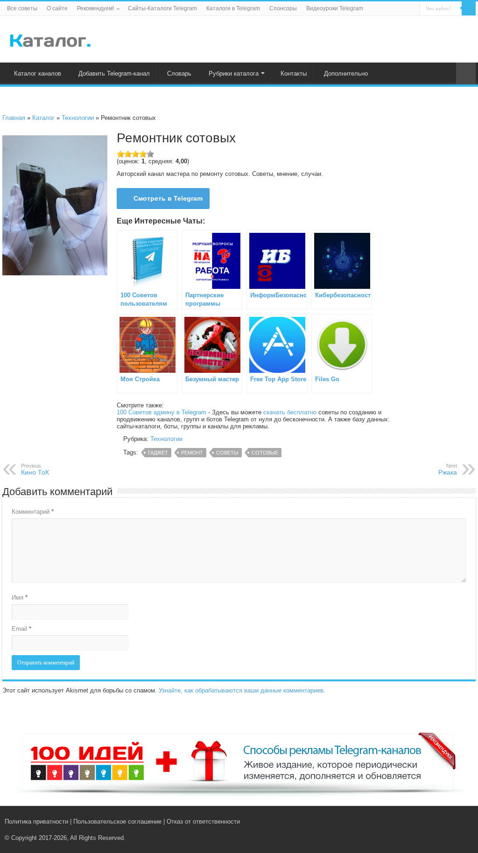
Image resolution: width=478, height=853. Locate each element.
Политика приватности (36, 821)
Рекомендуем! (95, 8)
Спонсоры (283, 8)
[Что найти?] (469, 8)
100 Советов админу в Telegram (161, 412)
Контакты (294, 73)
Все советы (22, 8)
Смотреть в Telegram (168, 198)
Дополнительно (346, 73)
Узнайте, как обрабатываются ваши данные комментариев (241, 690)
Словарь (179, 73)
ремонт (192, 452)
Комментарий (33, 511)
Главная (13, 117)
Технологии (78, 117)
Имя (20, 597)
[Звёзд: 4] (143, 154)
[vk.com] (442, 821)
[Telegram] (453, 821)
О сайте (57, 8)
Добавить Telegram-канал (114, 73)
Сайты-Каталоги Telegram (162, 8)
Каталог (43, 117)
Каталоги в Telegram (233, 8)
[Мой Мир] (461, 821)
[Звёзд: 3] (135, 154)
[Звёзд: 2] (128, 154)
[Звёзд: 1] (120, 154)
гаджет (158, 452)
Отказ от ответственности (203, 821)
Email (21, 628)
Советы (227, 452)
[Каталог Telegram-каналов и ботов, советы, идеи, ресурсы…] (50, 39)
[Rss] (433, 821)
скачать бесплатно (289, 412)
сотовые (265, 452)
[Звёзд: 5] (150, 154)
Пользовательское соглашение (117, 821)
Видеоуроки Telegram (334, 8)
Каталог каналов (37, 73)
